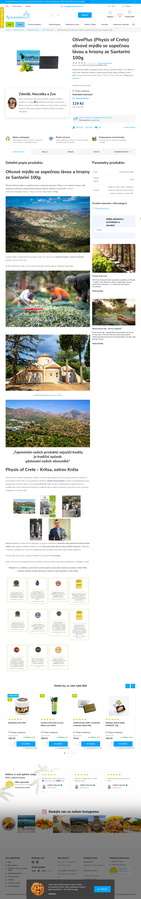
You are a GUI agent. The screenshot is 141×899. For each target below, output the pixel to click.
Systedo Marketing (129, 894)
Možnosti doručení (82, 98)
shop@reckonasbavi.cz (69, 870)
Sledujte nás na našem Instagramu (73, 812)
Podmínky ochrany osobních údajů (17, 869)
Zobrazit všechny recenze (22, 787)
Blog (7, 6)
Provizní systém (13, 877)
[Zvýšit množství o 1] (14, 742)
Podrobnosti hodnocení (105, 63)
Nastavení (52, 894)
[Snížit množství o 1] (14, 745)
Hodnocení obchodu (119, 865)
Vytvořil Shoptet (117, 894)
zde (76, 889)
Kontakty (28, 6)
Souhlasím (104, 889)
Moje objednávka (13, 886)
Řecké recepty (16, 6)
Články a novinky (117, 861)
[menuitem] (10, 24)
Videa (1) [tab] (45, 152)
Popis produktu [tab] (18, 152)
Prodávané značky (14, 883)
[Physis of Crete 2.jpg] (71, 506)
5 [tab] (72, 753)
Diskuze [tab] (96, 152)
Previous (127, 686)
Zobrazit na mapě (90, 870)
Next (133, 686)
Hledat (84, 15)
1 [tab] (64, 753)
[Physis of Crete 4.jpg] (59, 529)
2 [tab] (66, 753)
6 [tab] (74, 753)
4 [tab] (70, 753)
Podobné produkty (121, 152)
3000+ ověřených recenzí (15, 777)
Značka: (129, 127)
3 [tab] (68, 753)
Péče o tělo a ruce (102, 208)
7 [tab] (76, 753)
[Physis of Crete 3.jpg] (36, 529)
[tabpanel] (22, 720)
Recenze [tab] (70, 152)
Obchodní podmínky (15, 873)
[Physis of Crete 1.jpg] (24, 502)
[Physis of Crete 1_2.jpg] (48, 506)
